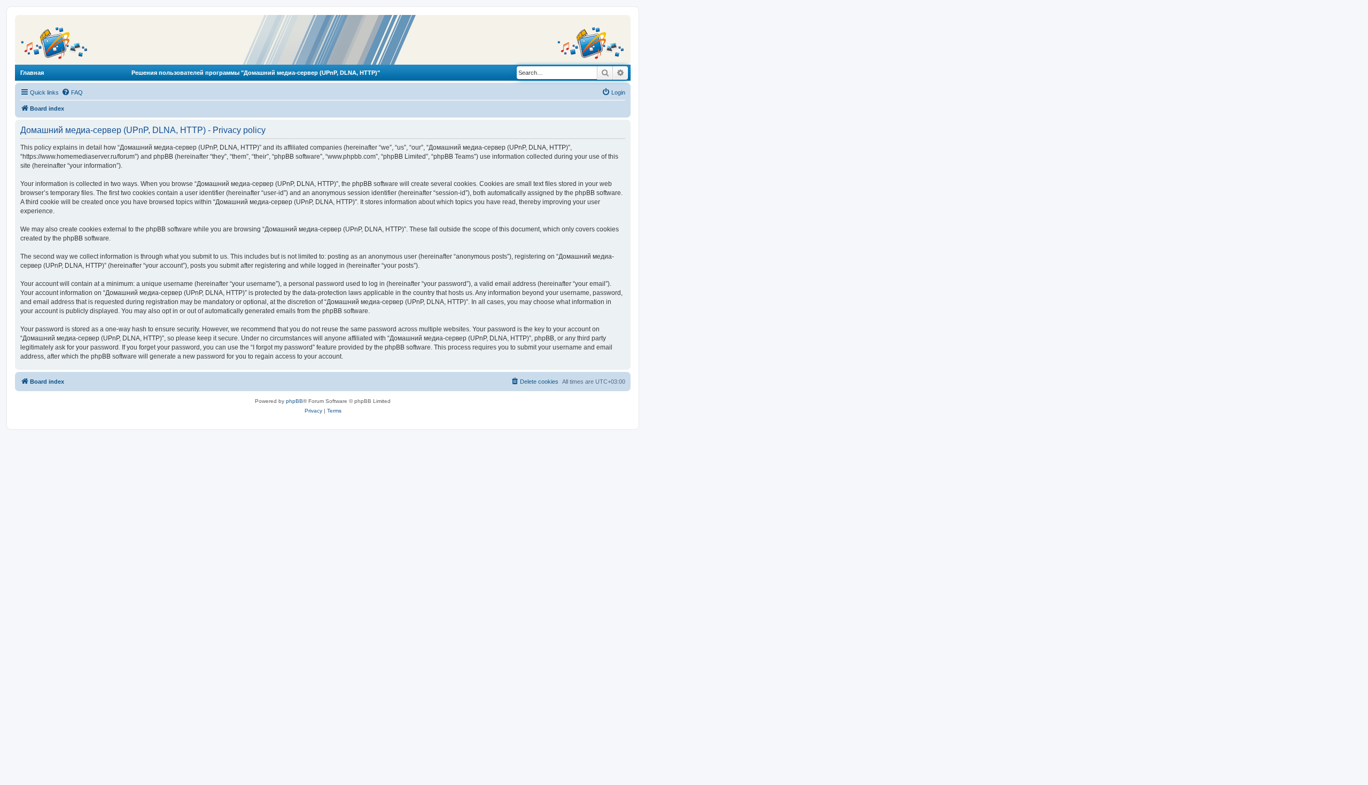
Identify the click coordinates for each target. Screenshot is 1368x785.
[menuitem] (72, 92)
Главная (32, 72)
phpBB (294, 401)
